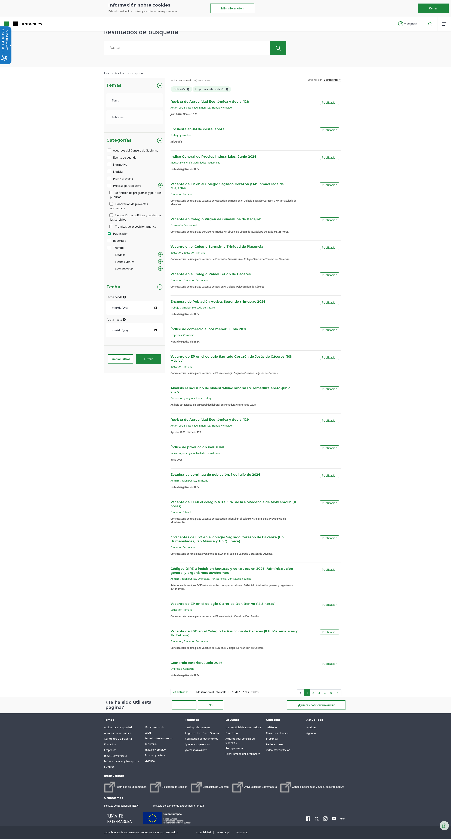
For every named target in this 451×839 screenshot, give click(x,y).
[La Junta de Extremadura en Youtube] (334, 818)
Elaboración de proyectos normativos (129, 206)
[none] (300, 692)
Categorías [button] (119, 140)
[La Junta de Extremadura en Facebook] (308, 818)
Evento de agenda (124, 157)
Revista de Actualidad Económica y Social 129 (210, 419)
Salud (148, 732)
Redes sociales (274, 744)
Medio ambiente (155, 727)
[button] (410, 24)
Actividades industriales (206, 162)
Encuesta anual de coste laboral (198, 129)
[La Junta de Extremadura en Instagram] (325, 818)
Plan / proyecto (122, 179)
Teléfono (271, 727)
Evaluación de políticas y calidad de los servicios (135, 217)
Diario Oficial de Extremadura (243, 727)
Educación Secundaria (196, 280)
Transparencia (218, 578)
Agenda (311, 733)
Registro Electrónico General (202, 733)
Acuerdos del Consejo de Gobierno (135, 150)
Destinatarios (124, 269)
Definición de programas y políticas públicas (136, 195)
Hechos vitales (124, 262)
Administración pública (183, 480)
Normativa (119, 164)
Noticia (117, 172)
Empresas (204, 107)
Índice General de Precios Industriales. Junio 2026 (214, 156)
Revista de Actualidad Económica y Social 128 (210, 101)
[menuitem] (164, 727)
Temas (113, 85)
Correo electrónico (277, 733)
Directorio (232, 733)
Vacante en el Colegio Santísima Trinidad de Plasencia (217, 246)
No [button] (210, 705)
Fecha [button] (113, 287)
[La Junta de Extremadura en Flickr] (342, 818)
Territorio (203, 480)
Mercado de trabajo (203, 307)
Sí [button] (184, 705)
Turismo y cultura (155, 755)
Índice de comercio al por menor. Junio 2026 (209, 329)
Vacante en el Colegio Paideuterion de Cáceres (211, 274)
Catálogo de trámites (197, 727)
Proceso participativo (126, 186)
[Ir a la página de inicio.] (17, 24)
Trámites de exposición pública (135, 227)
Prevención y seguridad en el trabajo (191, 398)
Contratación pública (240, 578)
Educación (176, 252)
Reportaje (119, 241)
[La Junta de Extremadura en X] (316, 818)
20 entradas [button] (183, 692)
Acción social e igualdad (184, 107)
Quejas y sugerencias (197, 744)
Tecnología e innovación (159, 738)
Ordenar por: (315, 79)
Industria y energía (181, 162)
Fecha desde (114, 297)
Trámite (118, 248)
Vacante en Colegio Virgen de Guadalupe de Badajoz (216, 219)
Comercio (188, 335)
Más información (232, 8)
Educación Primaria (181, 194)
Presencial (272, 738)
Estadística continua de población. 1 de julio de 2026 (215, 474)
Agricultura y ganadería (118, 738)
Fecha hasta (114, 320)
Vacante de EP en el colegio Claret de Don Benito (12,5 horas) (223, 604)
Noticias (311, 727)
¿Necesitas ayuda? (195, 750)
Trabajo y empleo (222, 107)
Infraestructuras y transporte (121, 761)
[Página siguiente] (337, 692)
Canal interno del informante (243, 753)
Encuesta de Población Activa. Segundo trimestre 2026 (218, 301)
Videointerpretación (278, 750)
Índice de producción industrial (197, 447)
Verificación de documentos (201, 738)
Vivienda (150, 761)
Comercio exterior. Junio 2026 (197, 663)
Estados (120, 255)
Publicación (120, 234)
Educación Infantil (181, 512)
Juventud (109, 767)
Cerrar (433, 8)
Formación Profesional (184, 225)
